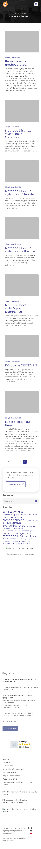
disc (4, 523)
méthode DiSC (13, 536)
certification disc (13, 511)
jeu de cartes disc (10, 531)
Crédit (11, 831)
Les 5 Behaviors (9, 772)
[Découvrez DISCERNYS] (22, 346)
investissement (17, 528)
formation (30, 526)
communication (13, 517)
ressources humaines (21, 541)
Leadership (8, 533)
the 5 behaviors (19, 543)
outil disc (31, 536)
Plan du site (7, 828)
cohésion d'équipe (11, 515)
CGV (15, 828)
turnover (32, 544)
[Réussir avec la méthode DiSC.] (22, 41)
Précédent (9, 462)
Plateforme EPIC (10, 779)
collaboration (28, 514)
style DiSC (6, 544)
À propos (6, 759)
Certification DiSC (10, 762)
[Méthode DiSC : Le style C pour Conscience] (22, 111)
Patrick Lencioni (9, 539)
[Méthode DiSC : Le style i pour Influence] (22, 228)
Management (22, 533)
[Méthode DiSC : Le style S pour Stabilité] (22, 171)
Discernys (14, 523)
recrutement (7, 541)
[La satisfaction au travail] (22, 402)
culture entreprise (31, 520)
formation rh (7, 528)
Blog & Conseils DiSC (13, 57)
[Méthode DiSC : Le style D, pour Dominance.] (22, 285)
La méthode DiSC (10, 766)
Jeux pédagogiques (25, 531)
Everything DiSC (14, 525)
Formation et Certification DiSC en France (17, 783)
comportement (13, 520)
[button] (36, 4)
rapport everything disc (25, 539)
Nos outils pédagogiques (13, 769)
